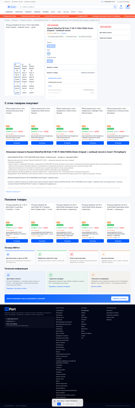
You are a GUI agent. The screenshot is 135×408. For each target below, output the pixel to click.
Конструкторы (60, 349)
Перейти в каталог (120, 298)
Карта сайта (110, 317)
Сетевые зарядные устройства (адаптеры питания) (66, 362)
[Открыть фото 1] (17, 78)
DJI (82, 338)
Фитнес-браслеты (61, 383)
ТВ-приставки (60, 369)
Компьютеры (60, 347)
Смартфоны (9, 11)
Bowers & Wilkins (86, 333)
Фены (58, 381)
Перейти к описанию (87, 72)
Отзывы (63, 33)
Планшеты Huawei (25, 20)
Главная (7, 20)
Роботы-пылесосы (62, 356)
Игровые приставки (62, 338)
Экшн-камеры (60, 392)
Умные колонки (61, 374)
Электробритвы (61, 397)
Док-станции (60, 333)
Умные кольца (60, 376)
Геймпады (59, 329)
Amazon (83, 319)
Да (59, 404)
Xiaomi (53, 11)
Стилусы (59, 367)
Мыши (58, 351)
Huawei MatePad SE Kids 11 (41, 20)
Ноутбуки (45, 11)
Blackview (84, 329)
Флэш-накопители (61, 386)
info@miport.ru (10, 321)
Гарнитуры (59, 326)
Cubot (83, 335)
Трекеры (59, 372)
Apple (59, 11)
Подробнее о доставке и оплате (16, 288)
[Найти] (115, 7)
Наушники (37, 11)
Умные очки (60, 379)
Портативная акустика (63, 354)
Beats (83, 326)
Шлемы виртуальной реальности (66, 390)
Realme (73, 11)
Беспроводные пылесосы (64, 322)
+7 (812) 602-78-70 (12, 319)
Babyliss (83, 324)
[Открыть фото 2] (24, 78)
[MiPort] (30, 309)
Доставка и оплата (17, 1)
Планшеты (28, 11)
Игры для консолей (62, 340)
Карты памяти (60, 342)
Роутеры (59, 358)
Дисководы (59, 331)
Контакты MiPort (96, 286)
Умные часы (19, 11)
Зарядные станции (62, 335)
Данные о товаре (52, 67)
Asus (82, 322)
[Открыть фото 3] (31, 78)
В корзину (17, 143)
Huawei (80, 11)
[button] (13, 192)
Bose (82, 331)
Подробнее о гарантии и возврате (59, 286)
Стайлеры (59, 365)
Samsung (66, 11)
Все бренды (85, 310)
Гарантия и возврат (30, 1)
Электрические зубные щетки (65, 395)
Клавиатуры (60, 345)
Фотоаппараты (60, 388)
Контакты (7, 1)
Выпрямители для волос (63, 324)
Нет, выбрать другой (69, 404)
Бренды (109, 319)
